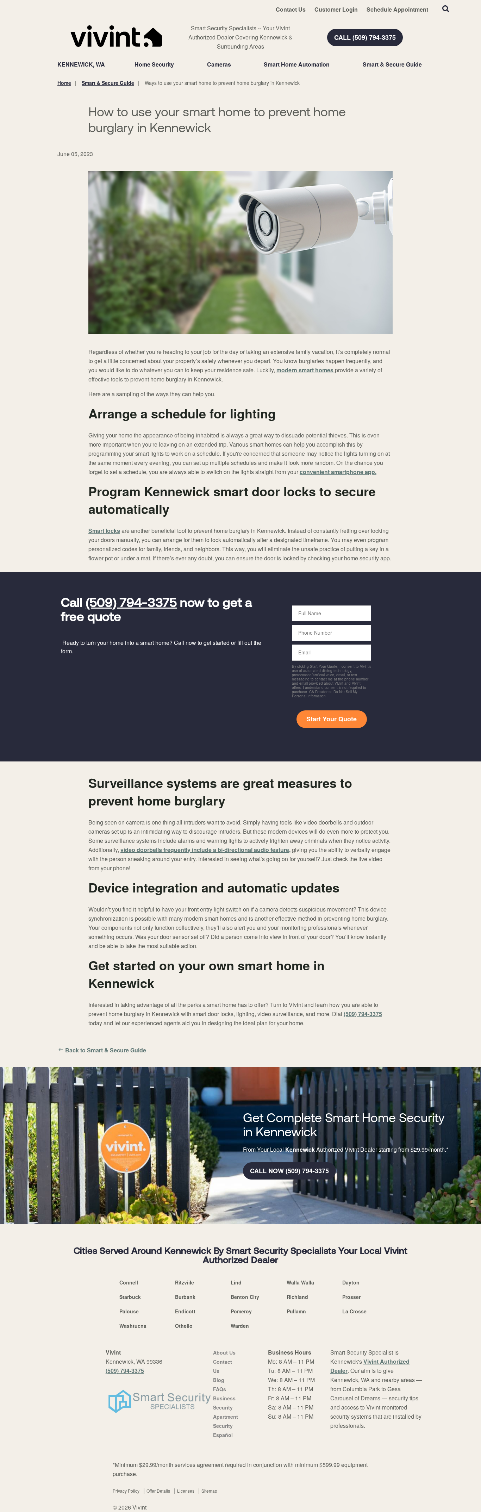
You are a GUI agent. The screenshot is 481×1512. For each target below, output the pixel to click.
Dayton (351, 1282)
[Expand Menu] (177, 64)
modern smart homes (305, 370)
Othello (184, 1325)
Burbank (185, 1296)
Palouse (129, 1311)
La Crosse (354, 1311)
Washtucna (132, 1325)
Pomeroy (241, 1311)
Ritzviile (184, 1282)
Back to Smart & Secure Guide (105, 1050)
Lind (236, 1282)
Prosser (351, 1296)
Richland (297, 1296)
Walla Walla (300, 1282)
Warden (240, 1325)
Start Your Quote (331, 718)
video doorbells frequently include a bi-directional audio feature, (205, 850)
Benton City (245, 1296)
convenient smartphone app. (338, 472)
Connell (128, 1282)
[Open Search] (445, 8)
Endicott (185, 1311)
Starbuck (130, 1296)
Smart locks (104, 531)
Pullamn (296, 1311)
